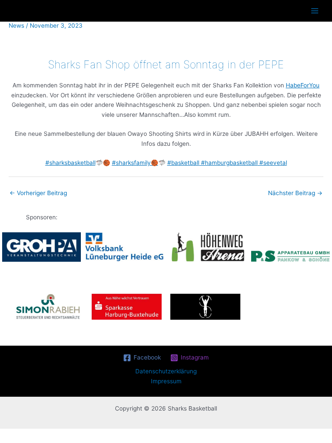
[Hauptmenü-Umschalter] (315, 11)
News (16, 25)
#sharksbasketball (70, 162)
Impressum (166, 381)
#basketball (183, 162)
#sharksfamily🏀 (135, 162)
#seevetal (272, 162)
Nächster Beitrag (295, 192)
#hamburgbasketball (228, 162)
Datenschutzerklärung (166, 371)
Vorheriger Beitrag (38, 192)
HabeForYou (302, 85)
